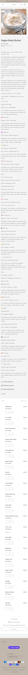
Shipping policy (22, 669)
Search (4, 641)
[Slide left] (10, 37)
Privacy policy (7, 669)
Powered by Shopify (16, 667)
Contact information (15, 671)
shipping (13, 625)
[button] (2, 4)
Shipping (2, 45)
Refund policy (23, 667)
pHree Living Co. (8, 667)
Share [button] (4, 394)
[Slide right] (17, 37)
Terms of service (14, 669)
